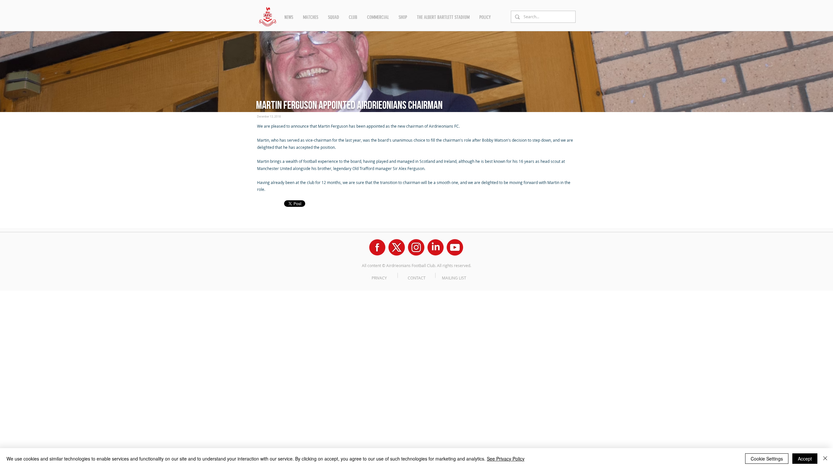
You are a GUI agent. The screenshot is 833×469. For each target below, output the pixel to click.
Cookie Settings (767, 458)
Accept (805, 458)
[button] (289, 17)
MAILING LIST (454, 277)
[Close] (825, 458)
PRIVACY (379, 277)
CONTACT (417, 277)
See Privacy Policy (506, 458)
